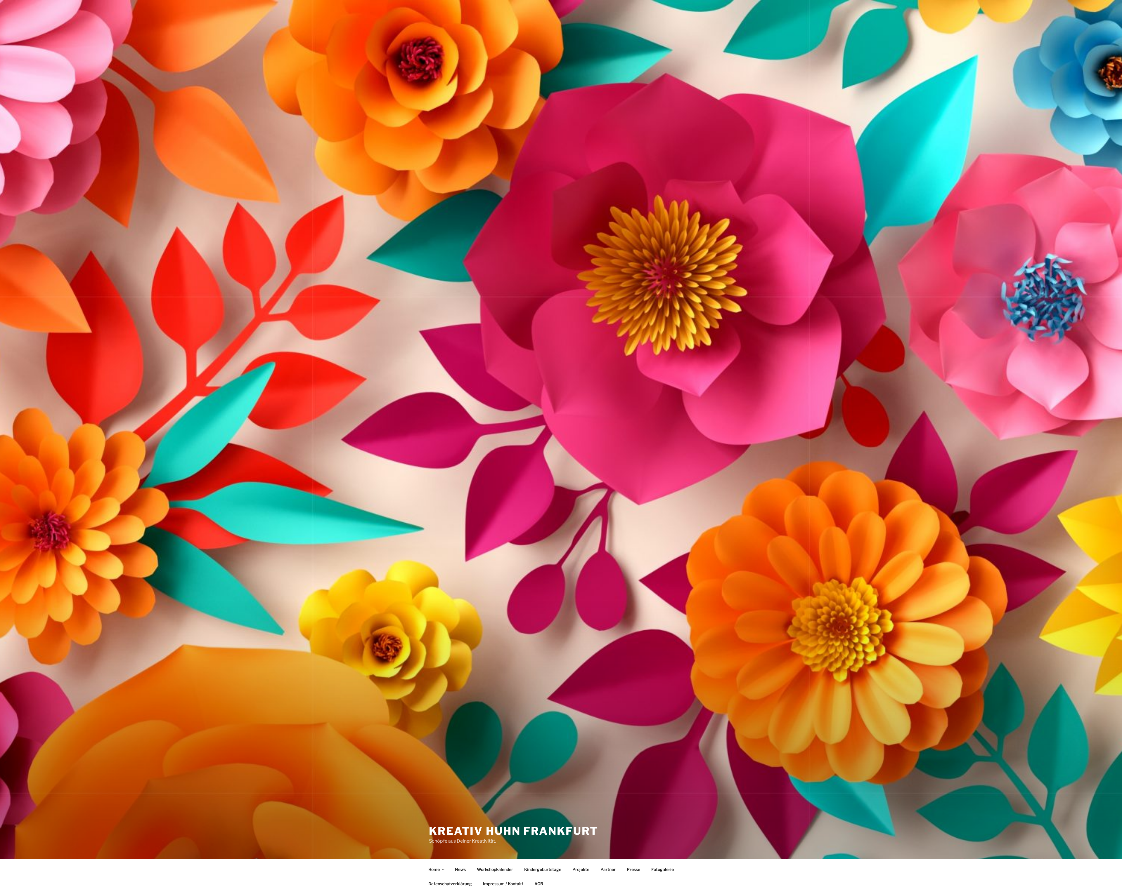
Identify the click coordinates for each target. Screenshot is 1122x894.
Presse (633, 869)
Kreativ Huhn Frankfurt (513, 831)
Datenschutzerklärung (450, 883)
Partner (608, 869)
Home (434, 869)
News (460, 869)
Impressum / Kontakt (503, 883)
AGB (538, 883)
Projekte (580, 869)
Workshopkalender (495, 869)
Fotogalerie (662, 869)
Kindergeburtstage (542, 869)
